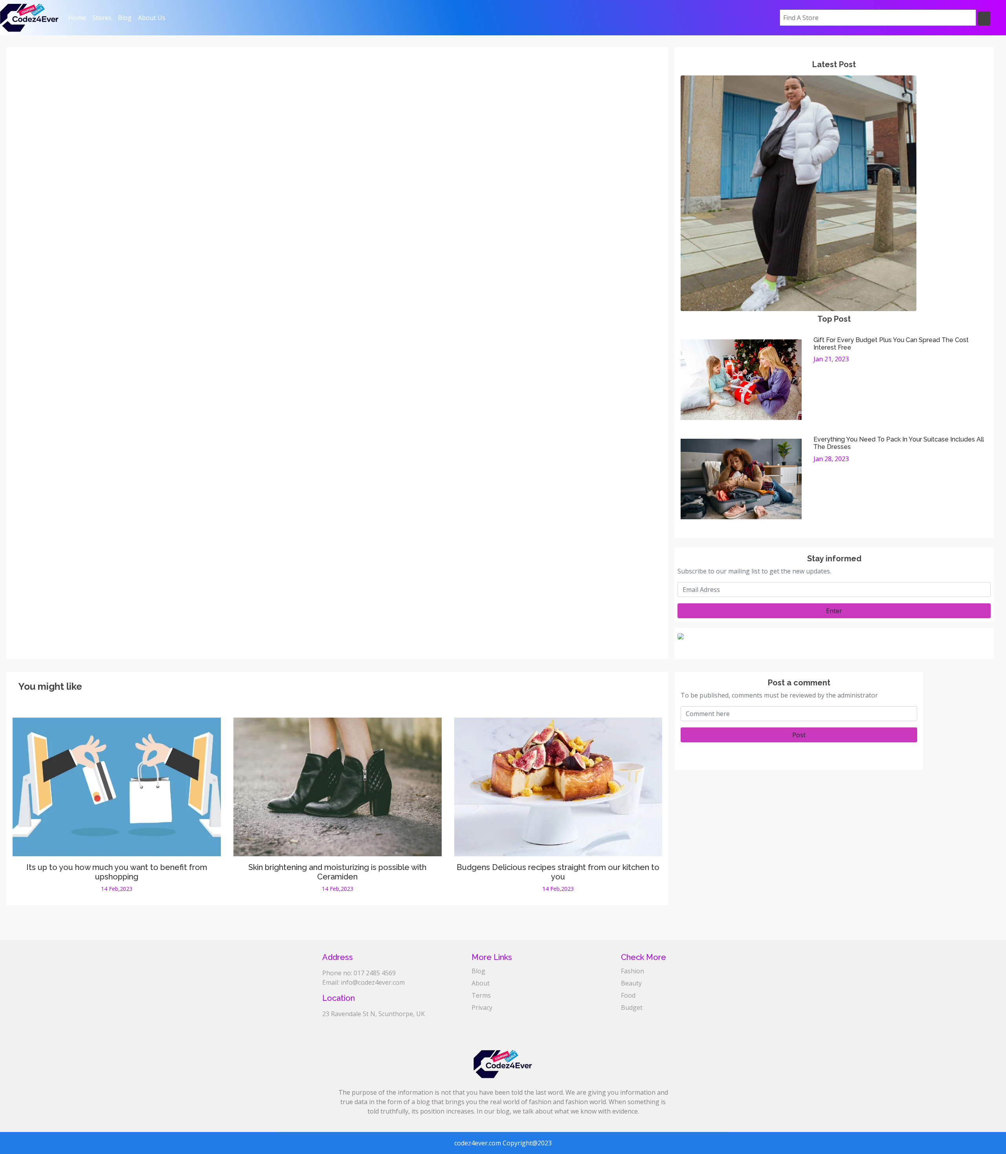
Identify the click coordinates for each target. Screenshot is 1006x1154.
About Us (151, 17)
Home (78, 17)
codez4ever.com (477, 1143)
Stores (102, 17)
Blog (125, 17)
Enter (834, 610)
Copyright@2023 (527, 1143)
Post (799, 735)
